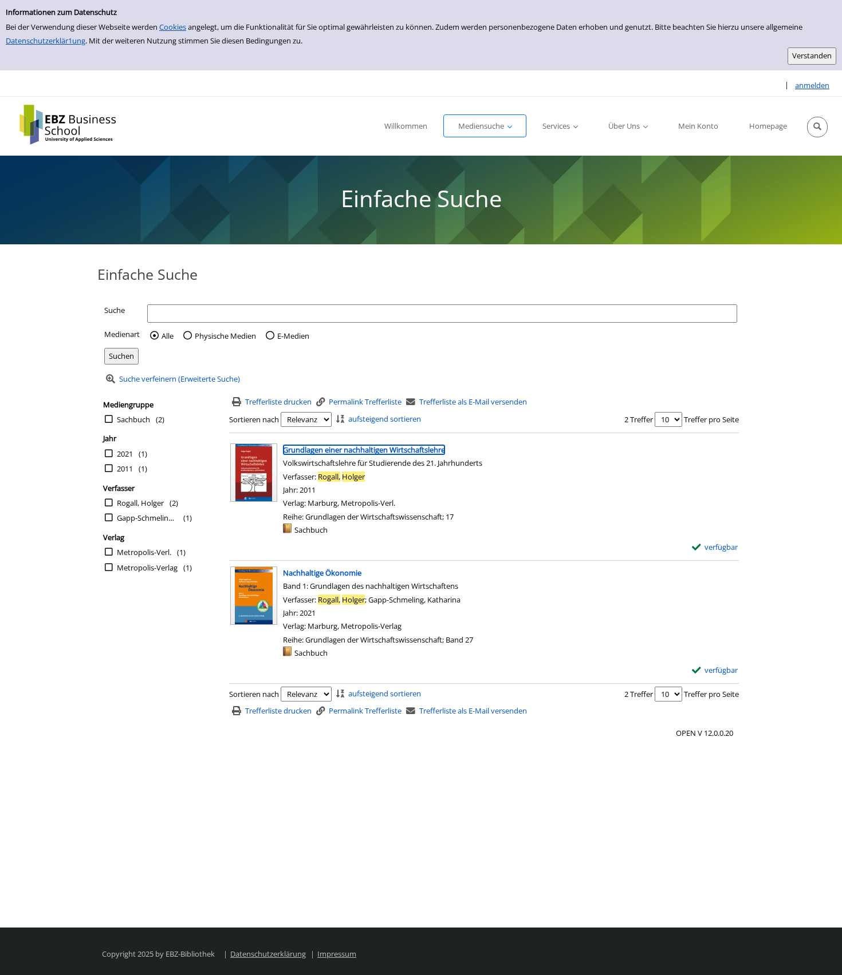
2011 (125, 468)
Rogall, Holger (140, 503)
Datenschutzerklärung (268, 954)
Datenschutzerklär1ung (45, 40)
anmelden (812, 85)
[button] (817, 127)
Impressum (336, 954)
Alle (168, 336)
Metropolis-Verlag (147, 567)
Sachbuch (133, 419)
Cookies (172, 27)
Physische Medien (225, 336)
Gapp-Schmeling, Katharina (147, 518)
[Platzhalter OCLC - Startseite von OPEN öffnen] (75, 125)
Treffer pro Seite (711, 419)
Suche (114, 310)
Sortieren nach (254, 419)
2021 (125, 454)
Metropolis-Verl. (144, 552)
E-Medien (293, 336)
